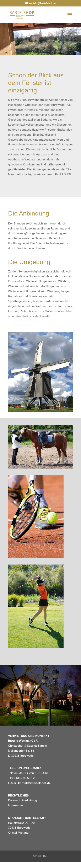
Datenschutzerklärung (22, 800)
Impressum (15, 805)
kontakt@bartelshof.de (34, 783)
